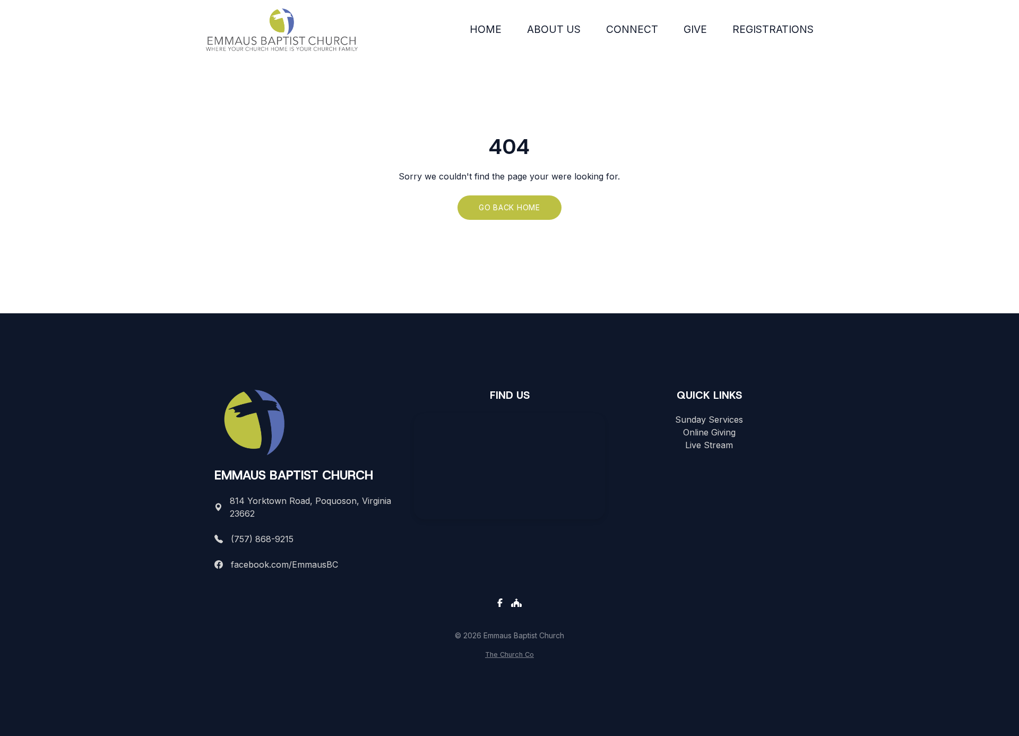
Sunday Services (709, 419)
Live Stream (709, 445)
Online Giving (709, 432)
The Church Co (509, 654)
